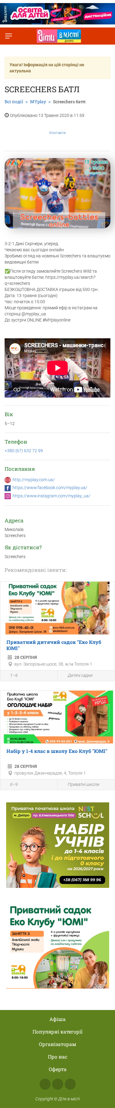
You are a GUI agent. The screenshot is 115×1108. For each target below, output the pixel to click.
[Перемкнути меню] (8, 36)
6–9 (14, 784)
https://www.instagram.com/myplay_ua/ (51, 495)
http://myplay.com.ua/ (34, 479)
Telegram (70, 1084)
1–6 (14, 675)
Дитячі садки (80, 675)
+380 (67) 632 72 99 (24, 450)
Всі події (14, 101)
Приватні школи (83, 784)
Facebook (45, 1084)
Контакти (57, 133)
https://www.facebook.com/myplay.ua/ (50, 487)
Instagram (57, 1084)
